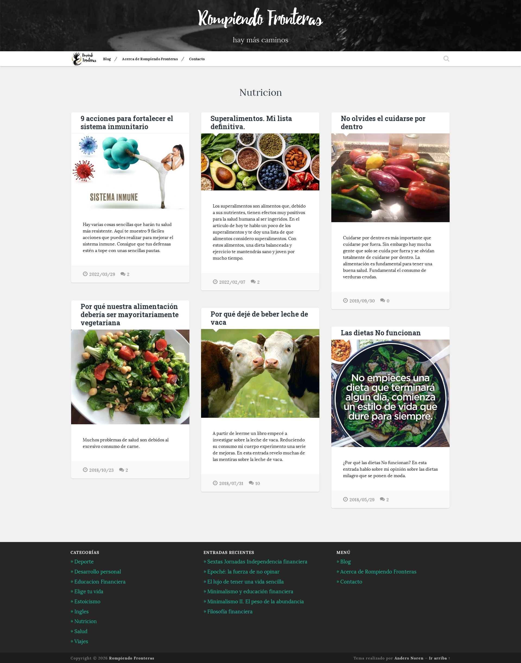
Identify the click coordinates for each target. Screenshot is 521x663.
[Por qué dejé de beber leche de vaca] (260, 373)
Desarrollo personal (97, 571)
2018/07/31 (231, 483)
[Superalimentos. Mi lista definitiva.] (260, 161)
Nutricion (85, 621)
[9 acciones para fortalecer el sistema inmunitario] (130, 171)
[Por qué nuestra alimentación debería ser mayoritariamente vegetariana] (130, 377)
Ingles (81, 611)
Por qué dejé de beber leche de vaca (259, 318)
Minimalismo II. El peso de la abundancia (255, 601)
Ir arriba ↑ (439, 658)
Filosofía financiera (230, 611)
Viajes (81, 641)
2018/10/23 (101, 469)
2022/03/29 (102, 273)
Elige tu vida (88, 591)
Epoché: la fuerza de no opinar (243, 571)
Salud (80, 631)
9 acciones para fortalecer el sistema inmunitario (127, 122)
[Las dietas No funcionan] (390, 393)
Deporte (84, 561)
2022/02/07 (232, 281)
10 (257, 483)
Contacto (197, 58)
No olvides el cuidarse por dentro (383, 122)
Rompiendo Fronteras (260, 19)
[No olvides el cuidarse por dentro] (390, 177)
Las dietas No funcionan (381, 332)
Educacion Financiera (100, 581)
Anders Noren (409, 658)
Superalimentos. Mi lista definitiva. (251, 122)
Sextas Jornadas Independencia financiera (257, 561)
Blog (107, 58)
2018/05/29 (362, 499)
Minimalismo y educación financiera (250, 591)
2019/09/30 (362, 300)
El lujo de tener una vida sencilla (245, 581)
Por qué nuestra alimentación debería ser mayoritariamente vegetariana (130, 314)
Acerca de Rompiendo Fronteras (150, 58)
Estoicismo (87, 601)
